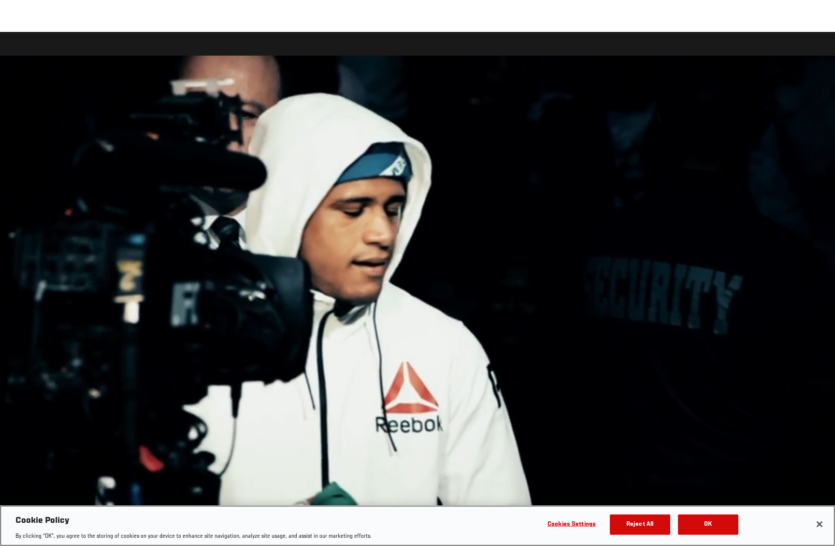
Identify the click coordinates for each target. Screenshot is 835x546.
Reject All (639, 524)
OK (708, 524)
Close (816, 51)
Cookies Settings (571, 524)
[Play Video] (418, 290)
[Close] (819, 524)
